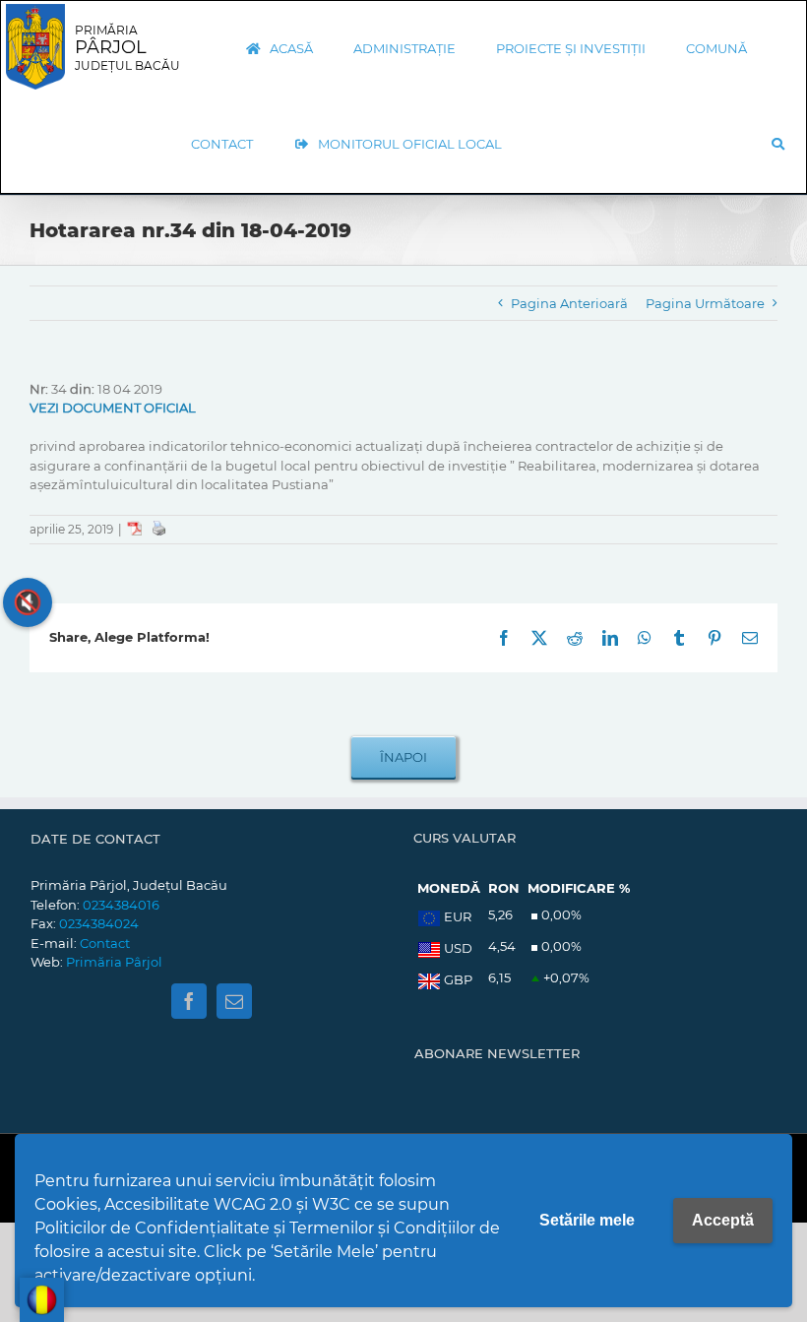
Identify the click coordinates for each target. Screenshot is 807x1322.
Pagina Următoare (705, 303)
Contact (105, 943)
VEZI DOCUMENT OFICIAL (113, 407)
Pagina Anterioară (569, 303)
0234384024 (99, 923)
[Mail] (234, 1001)
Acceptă (723, 1220)
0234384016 (121, 905)
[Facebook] (189, 1001)
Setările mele (587, 1220)
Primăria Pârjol (114, 962)
